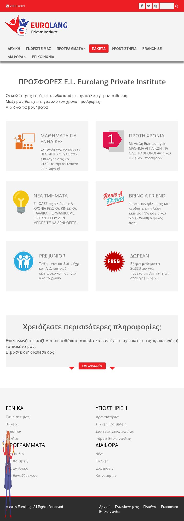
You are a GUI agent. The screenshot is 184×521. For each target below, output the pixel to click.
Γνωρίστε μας (18, 416)
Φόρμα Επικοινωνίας (113, 438)
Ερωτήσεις (105, 468)
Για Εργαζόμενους (22, 475)
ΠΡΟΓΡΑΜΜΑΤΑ (70, 48)
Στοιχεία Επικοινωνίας (115, 431)
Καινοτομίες (106, 475)
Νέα (99, 453)
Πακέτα (12, 424)
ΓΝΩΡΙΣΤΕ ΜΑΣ (38, 48)
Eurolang (24, 506)
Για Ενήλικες (17, 468)
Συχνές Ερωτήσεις (111, 424)
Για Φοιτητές (17, 461)
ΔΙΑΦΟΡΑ (16, 56)
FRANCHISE (152, 48)
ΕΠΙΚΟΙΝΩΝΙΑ (43, 56)
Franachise (169, 506)
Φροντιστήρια (107, 416)
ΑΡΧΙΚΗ (14, 48)
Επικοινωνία (92, 366)
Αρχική (104, 506)
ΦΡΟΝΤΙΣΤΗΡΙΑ (124, 48)
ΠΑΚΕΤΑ (99, 48)
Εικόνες (102, 461)
